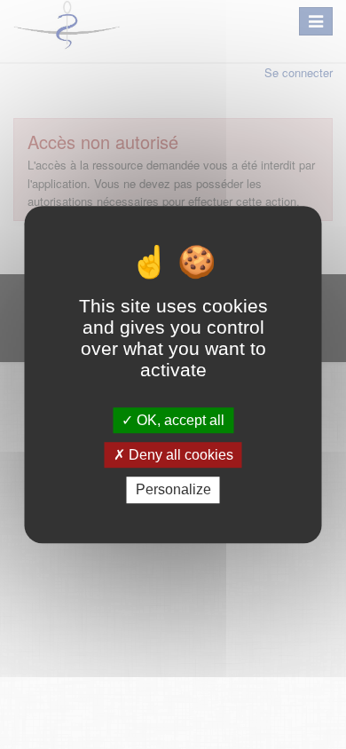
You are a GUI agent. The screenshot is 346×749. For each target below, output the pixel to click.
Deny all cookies (179, 454)
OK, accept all (178, 420)
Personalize (173, 490)
